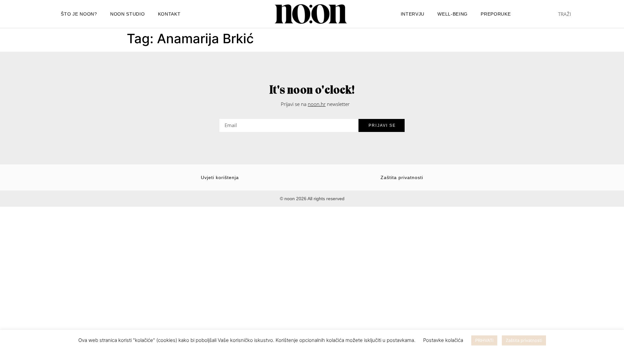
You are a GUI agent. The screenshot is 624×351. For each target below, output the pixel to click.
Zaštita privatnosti (402, 177)
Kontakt (169, 14)
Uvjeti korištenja (220, 177)
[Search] (599, 14)
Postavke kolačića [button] (443, 340)
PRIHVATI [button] (484, 340)
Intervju (413, 14)
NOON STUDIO (127, 14)
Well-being (452, 14)
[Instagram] (234, 13)
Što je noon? (79, 14)
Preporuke (496, 14)
